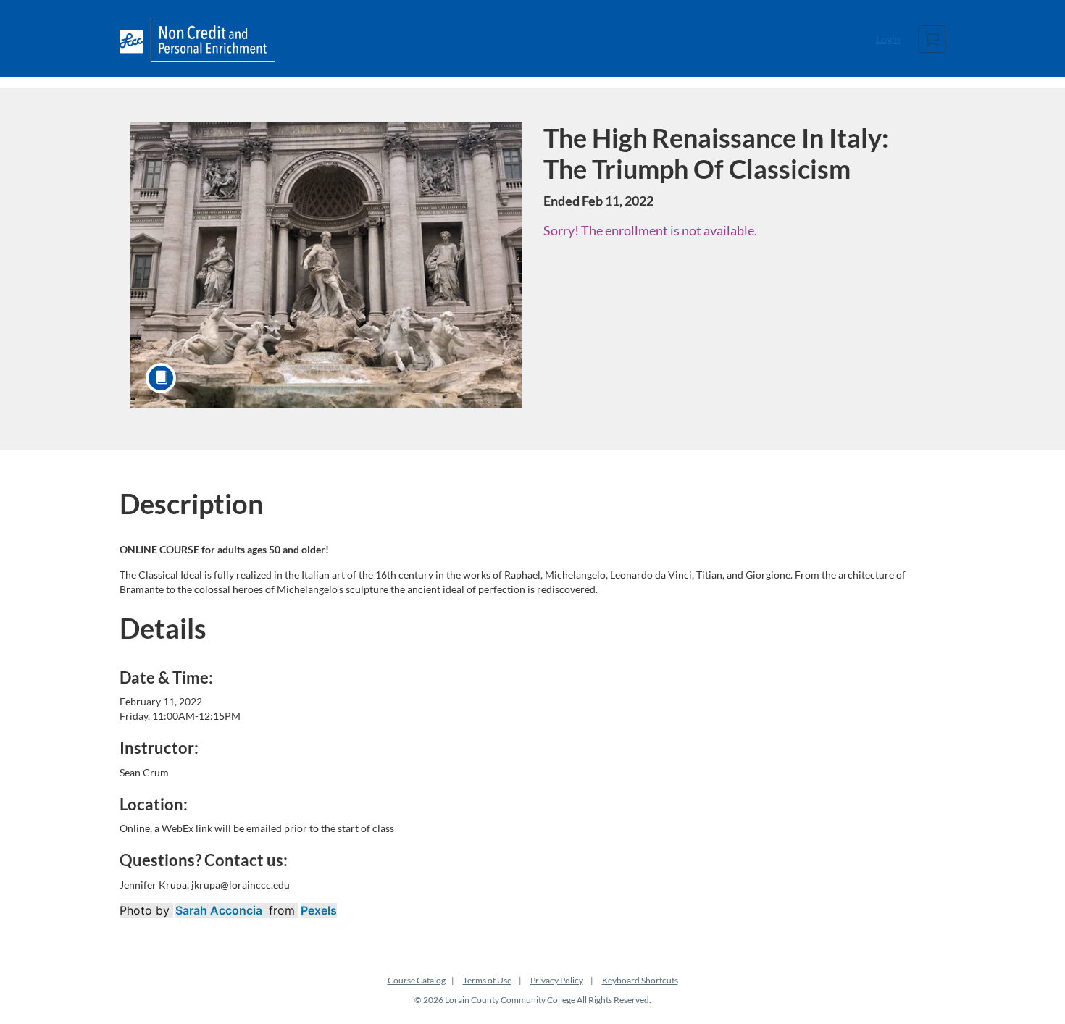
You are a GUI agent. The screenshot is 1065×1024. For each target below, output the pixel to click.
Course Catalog (417, 980)
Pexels (319, 910)
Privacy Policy (556, 980)
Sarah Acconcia (218, 910)
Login (888, 39)
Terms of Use (487, 980)
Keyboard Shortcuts (640, 980)
